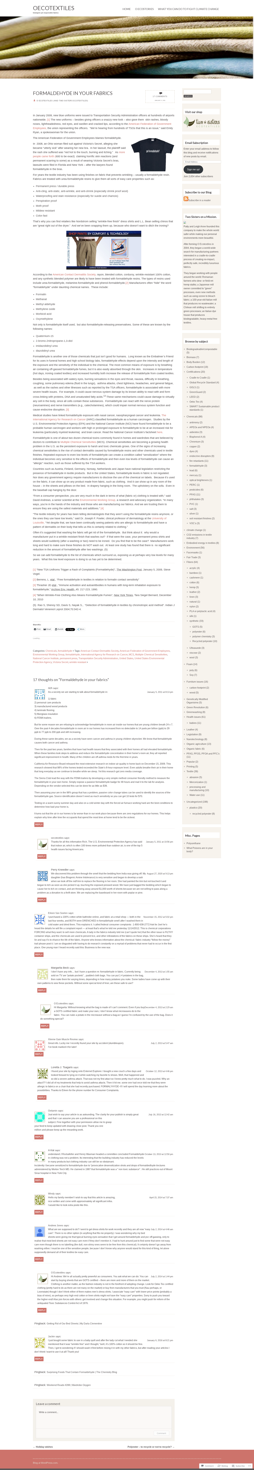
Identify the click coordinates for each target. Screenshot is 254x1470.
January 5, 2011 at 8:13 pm (160, 692)
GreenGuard (195, 392)
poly (191, 670)
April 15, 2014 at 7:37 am (161, 1197)
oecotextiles (57, 838)
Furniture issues (195, 681)
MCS (131, 654)
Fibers (190, 562)
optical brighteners (199, 480)
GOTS (195, 626)
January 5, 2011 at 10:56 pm (159, 842)
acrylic (192, 568)
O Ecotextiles (61, 1003)
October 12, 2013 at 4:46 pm (159, 1071)
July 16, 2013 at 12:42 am (160, 1114)
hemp (192, 587)
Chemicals (51, 650)
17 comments (160, 96)
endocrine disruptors (200, 456)
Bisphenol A (195, 436)
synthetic (194, 621)
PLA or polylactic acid (200, 611)
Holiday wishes (43, 1446)
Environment (193, 547)
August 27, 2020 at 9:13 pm (160, 873)
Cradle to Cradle (198, 377)
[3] (67, 409)
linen (192, 596)
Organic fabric (194, 748)
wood (192, 692)
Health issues (194, 717)
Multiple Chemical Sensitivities (78, 442)
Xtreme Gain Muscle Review (63, 1039)
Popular (191, 761)
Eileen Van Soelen (58, 913)
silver (192, 513)
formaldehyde (65, 650)
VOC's (192, 523)
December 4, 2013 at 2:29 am (159, 1007)
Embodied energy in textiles (201, 543)
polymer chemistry (201, 636)
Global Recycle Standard (202, 382)
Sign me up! (193, 169)
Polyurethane (193, 843)
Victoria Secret (60, 662)
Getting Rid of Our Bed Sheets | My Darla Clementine (74, 1323)
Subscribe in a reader (199, 200)
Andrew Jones (55, 1225)
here (159, 432)
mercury (193, 475)
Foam (190, 664)
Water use (194, 795)
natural (193, 601)
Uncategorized (194, 801)
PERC (192, 484)
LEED (192, 397)
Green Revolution (196, 707)
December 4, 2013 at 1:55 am (159, 972)
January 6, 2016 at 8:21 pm (160, 1340)
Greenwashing (194, 712)
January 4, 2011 (160, 100)
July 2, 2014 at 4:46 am (162, 1229)
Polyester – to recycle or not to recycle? (151, 1446)
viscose (193, 652)
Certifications (193, 371)
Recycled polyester (202, 641)
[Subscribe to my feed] (186, 200)
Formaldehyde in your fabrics (72, 93)
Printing (191, 766)
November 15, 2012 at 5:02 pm (158, 917)
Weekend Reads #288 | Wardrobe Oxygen (69, 1385)
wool (191, 657)
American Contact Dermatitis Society (100, 650)
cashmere (194, 577)
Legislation (192, 734)
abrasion (194, 777)
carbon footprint (197, 687)
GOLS (192, 387)
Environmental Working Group (48, 654)
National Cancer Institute (46, 658)
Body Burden (193, 362)
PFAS (192, 494)
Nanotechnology (195, 739)
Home (126, 9)
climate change (194, 530)
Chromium (194, 441)
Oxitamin (52, 1110)
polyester (197, 631)
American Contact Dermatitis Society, (74, 274)
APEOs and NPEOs (199, 427)
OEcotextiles (53, 7)
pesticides (194, 489)
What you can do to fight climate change (188, 9)
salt (191, 509)
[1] (48, 119)
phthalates (194, 499)
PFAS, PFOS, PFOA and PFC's (203, 753)
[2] (127, 282)
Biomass (191, 357)
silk (191, 616)
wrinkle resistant (77, 662)
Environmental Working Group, (98, 500)
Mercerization (196, 782)
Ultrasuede (195, 648)
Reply (39, 824)
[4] (102, 508)
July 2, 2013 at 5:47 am (162, 1043)
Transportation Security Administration (98, 658)
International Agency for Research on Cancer (104, 654)
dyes (191, 451)
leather (193, 592)
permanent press (68, 658)
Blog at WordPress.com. (45, 1462)
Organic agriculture (196, 744)
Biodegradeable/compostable (202, 349)
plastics (193, 807)
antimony (194, 422)
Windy (51, 1193)
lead (191, 470)
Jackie (51, 1336)
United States (126, 658)
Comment (161, 1433)
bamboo (193, 573)
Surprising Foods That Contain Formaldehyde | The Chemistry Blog (82, 1372)
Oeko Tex (194, 401)
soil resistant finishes (200, 518)
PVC (191, 504)
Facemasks (193, 552)
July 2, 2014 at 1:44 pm (162, 1276)
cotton (192, 582)
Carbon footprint (195, 367)
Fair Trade (192, 557)
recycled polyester (201, 813)
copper (193, 446)
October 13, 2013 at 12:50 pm (159, 1154)
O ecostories (144, 9)
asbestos (194, 432)
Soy (191, 675)
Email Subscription (196, 142)
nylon (192, 606)
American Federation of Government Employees (145, 650)
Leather (190, 729)
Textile (190, 771)
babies (193, 723)
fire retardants (196, 461)
